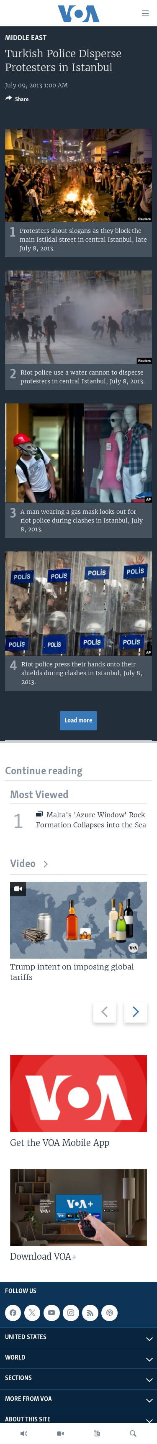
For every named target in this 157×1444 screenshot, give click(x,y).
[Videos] (60, 1433)
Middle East (25, 38)
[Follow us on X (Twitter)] (32, 1313)
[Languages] (96, 1433)
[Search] (133, 1433)
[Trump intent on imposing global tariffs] (78, 920)
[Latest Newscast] (23, 1433)
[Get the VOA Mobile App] (78, 1093)
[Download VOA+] (78, 1207)
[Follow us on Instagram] (71, 1313)
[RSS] (90, 1313)
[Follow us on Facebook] (13, 1313)
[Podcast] (109, 1313)
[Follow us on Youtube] (51, 1313)
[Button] (17, 101)
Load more (78, 720)
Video (23, 864)
